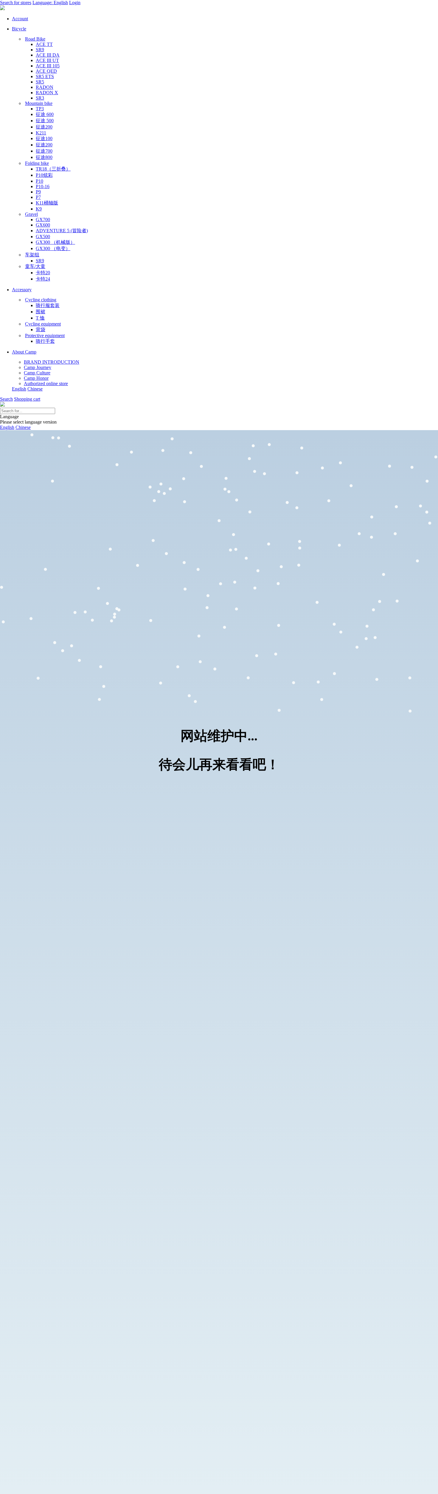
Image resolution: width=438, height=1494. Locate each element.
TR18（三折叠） (53, 168)
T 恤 (40, 317)
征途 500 (45, 120)
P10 (39, 181)
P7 (38, 197)
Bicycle (19, 28)
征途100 (44, 138)
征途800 (44, 157)
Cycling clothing (40, 299)
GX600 (43, 224)
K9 (39, 208)
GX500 (43, 236)
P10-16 (42, 186)
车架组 (32, 254)
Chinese (35, 388)
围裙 (40, 311)
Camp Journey (37, 367)
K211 (41, 132)
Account (20, 18)
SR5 (40, 81)
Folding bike (37, 163)
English (19, 388)
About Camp (24, 351)
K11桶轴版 (47, 202)
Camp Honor (36, 378)
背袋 (40, 329)
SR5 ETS (45, 76)
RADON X (47, 92)
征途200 (44, 126)
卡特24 (43, 278)
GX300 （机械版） (55, 242)
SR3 (40, 97)
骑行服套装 (48, 305)
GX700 (43, 219)
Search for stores (15, 2)
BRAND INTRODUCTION (51, 362)
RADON (44, 87)
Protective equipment (45, 335)
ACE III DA (48, 55)
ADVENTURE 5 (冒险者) (62, 230)
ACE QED (46, 71)
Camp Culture (37, 372)
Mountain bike (38, 103)
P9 (38, 191)
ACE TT (44, 44)
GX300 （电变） (53, 248)
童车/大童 (35, 266)
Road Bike (35, 38)
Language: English (50, 2)
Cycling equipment (43, 323)
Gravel (31, 214)
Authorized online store (46, 383)
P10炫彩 (44, 175)
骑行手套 (45, 341)
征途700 (44, 151)
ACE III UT (47, 60)
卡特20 (43, 272)
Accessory (22, 289)
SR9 (40, 49)
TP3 (40, 108)
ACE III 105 (48, 65)
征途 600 (45, 114)
